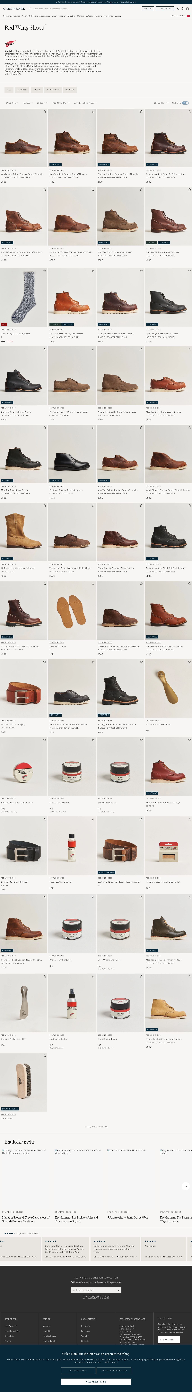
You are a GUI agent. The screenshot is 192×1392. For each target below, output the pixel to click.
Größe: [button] (41, 103)
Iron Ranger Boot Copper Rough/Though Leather (21, 252)
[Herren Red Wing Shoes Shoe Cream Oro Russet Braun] (120, 923)
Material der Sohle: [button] (84, 103)
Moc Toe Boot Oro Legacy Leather (66, 334)
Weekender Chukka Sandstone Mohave (117, 412)
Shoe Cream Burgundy (60, 960)
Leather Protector (58, 1039)
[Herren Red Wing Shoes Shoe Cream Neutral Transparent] (72, 766)
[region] (96, 1249)
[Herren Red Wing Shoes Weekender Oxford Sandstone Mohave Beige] (72, 375)
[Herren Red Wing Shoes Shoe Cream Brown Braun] (120, 1003)
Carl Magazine (178, 16)
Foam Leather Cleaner (60, 882)
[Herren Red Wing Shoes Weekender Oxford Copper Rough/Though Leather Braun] (23, 138)
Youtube (84, 1336)
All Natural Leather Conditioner (17, 802)
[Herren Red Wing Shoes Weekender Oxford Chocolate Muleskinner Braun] (72, 532)
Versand (46, 1326)
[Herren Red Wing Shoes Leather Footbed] (72, 610)
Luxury (118, 16)
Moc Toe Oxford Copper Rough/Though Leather (117, 490)
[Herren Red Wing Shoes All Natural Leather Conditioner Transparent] (23, 766)
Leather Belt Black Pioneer (14, 882)
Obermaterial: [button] (59, 103)
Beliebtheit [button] (159, 103)
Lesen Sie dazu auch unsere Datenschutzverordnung (96, 1297)
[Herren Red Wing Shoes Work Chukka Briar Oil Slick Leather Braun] (120, 532)
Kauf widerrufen (50, 1341)
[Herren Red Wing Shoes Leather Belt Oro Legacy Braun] (23, 688)
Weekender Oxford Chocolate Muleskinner (70, 568)
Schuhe (34, 16)
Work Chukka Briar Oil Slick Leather (116, 568)
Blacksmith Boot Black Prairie (16, 412)
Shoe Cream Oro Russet (110, 960)
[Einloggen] (178, 8)
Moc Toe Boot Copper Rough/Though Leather (67, 174)
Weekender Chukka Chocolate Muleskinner (119, 646)
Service (147, 9)
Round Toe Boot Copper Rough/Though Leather (20, 960)
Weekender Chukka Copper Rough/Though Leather (70, 252)
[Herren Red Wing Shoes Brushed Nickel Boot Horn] (23, 1003)
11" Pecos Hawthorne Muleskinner (18, 568)
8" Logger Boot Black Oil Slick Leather (117, 724)
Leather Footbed (57, 646)
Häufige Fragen (49, 1336)
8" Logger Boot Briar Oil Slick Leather (20, 646)
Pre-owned (108, 16)
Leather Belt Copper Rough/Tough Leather (119, 882)
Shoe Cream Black (107, 802)
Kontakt (46, 1331)
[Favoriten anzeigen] (182, 8)
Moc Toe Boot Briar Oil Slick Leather (116, 334)
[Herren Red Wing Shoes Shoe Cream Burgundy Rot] (72, 923)
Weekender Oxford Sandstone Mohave (68, 412)
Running (98, 16)
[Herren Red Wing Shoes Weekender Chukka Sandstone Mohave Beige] (120, 375)
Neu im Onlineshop (11, 16)
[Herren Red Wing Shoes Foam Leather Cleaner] (72, 845)
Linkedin (85, 1341)
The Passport (10, 1326)
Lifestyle (71, 16)
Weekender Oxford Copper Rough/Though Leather (21, 174)
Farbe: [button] (26, 103)
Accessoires (44, 16)
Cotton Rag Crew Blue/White (15, 334)
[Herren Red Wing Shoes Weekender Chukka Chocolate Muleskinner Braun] (120, 610)
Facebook (85, 1331)
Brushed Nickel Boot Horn (14, 1039)
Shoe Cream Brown (107, 1039)
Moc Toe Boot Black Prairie (14, 490)
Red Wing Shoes (8, 170)
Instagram (85, 1326)
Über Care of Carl (12, 1331)
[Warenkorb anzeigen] (187, 8)
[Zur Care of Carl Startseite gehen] (14, 9)
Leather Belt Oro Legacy (13, 724)
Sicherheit (9, 1336)
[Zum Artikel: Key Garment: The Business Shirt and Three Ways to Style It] (79, 1186)
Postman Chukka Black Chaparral (66, 490)
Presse (8, 1341)
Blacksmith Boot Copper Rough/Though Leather (117, 174)
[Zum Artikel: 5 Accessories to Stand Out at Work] (131, 1186)
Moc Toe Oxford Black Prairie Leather (68, 724)
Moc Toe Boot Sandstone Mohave (114, 252)
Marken (80, 16)
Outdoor (89, 16)
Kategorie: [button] (11, 103)
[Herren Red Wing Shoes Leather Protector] (72, 1003)
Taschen (62, 16)
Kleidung (26, 16)
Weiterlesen (111, 1362)
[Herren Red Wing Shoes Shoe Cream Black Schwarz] (120, 766)
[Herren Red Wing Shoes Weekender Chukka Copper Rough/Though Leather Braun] (72, 216)
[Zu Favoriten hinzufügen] (44, 112)
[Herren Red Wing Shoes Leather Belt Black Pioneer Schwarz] (23, 845)
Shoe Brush (7, 1118)
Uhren (54, 16)
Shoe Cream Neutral (59, 802)
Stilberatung (165, 9)
